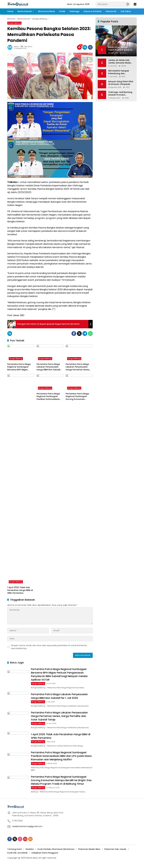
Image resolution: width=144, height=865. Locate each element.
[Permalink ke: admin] (10, 47)
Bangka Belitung (14, 23)
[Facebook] (73, 333)
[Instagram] (20, 839)
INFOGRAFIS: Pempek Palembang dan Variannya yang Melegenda (118, 72)
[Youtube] (25, 839)
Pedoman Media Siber (89, 849)
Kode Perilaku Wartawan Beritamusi (56, 849)
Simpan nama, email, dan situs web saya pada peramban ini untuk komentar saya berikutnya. (49, 647)
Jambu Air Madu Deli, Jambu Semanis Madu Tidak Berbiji (119, 61)
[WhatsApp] (90, 333)
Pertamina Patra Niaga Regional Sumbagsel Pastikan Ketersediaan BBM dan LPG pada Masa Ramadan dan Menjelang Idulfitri (49, 396)
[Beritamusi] (17, 4)
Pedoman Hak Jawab (115, 849)
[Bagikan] (90, 47)
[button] (127, 4)
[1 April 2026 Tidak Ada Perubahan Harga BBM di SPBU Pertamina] (20, 479)
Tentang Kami (14, 849)
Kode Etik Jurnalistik (17, 852)
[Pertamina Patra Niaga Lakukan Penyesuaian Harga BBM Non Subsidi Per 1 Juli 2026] (50, 352)
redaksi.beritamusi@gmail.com (27, 826)
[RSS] (30, 839)
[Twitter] (79, 333)
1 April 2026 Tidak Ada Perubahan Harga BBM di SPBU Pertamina (20, 590)
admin (16, 46)
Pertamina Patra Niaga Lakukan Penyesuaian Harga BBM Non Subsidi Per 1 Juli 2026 (48, 367)
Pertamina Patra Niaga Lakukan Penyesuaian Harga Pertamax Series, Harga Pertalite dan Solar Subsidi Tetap (79, 367)
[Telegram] (84, 333)
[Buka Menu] (135, 4)
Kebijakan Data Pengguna (45, 852)
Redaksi (30, 849)
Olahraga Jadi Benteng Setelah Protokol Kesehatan (120, 93)
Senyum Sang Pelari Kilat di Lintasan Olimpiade (120, 83)
